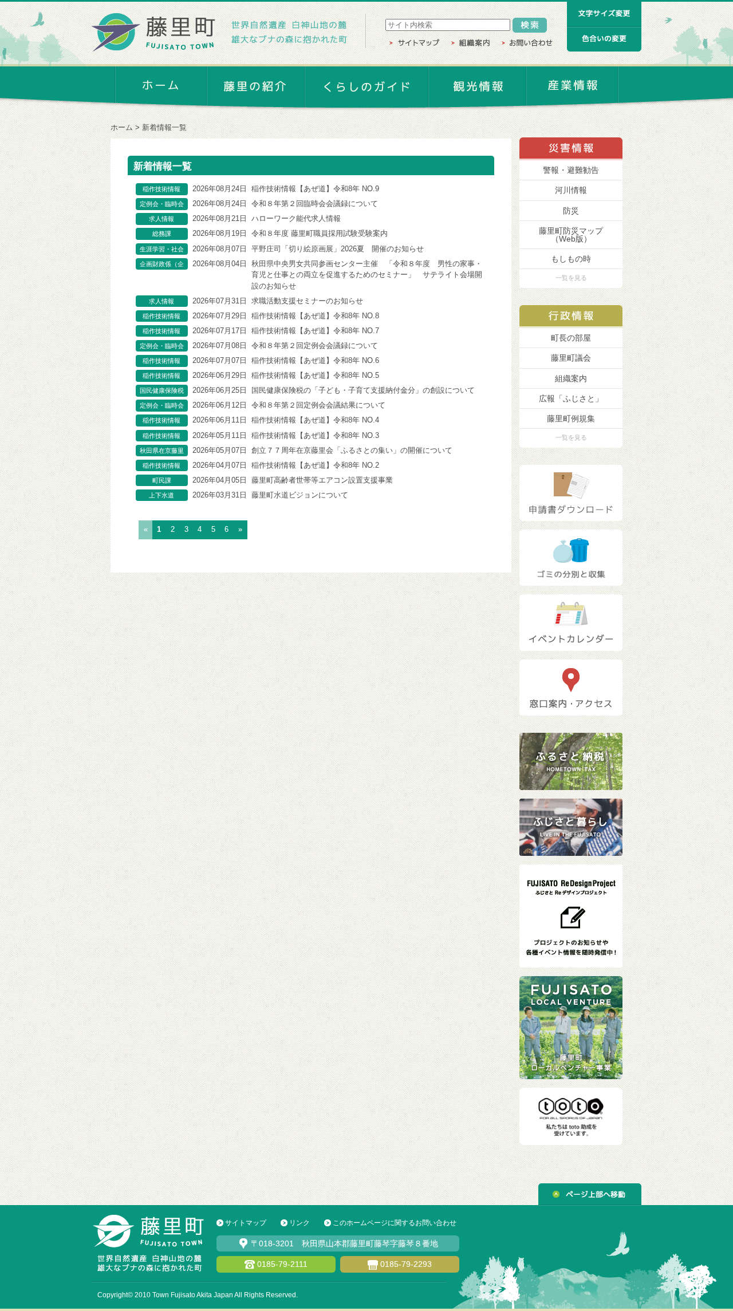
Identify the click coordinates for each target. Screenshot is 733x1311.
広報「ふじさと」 (571, 398)
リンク (299, 1223)
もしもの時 (571, 258)
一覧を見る (571, 277)
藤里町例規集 (571, 418)
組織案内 (571, 378)
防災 (571, 210)
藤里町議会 (571, 357)
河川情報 (571, 190)
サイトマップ (245, 1223)
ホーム (122, 127)
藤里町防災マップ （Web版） (571, 234)
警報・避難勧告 (571, 170)
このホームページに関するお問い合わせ (394, 1223)
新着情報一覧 (164, 127)
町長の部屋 (571, 337)
